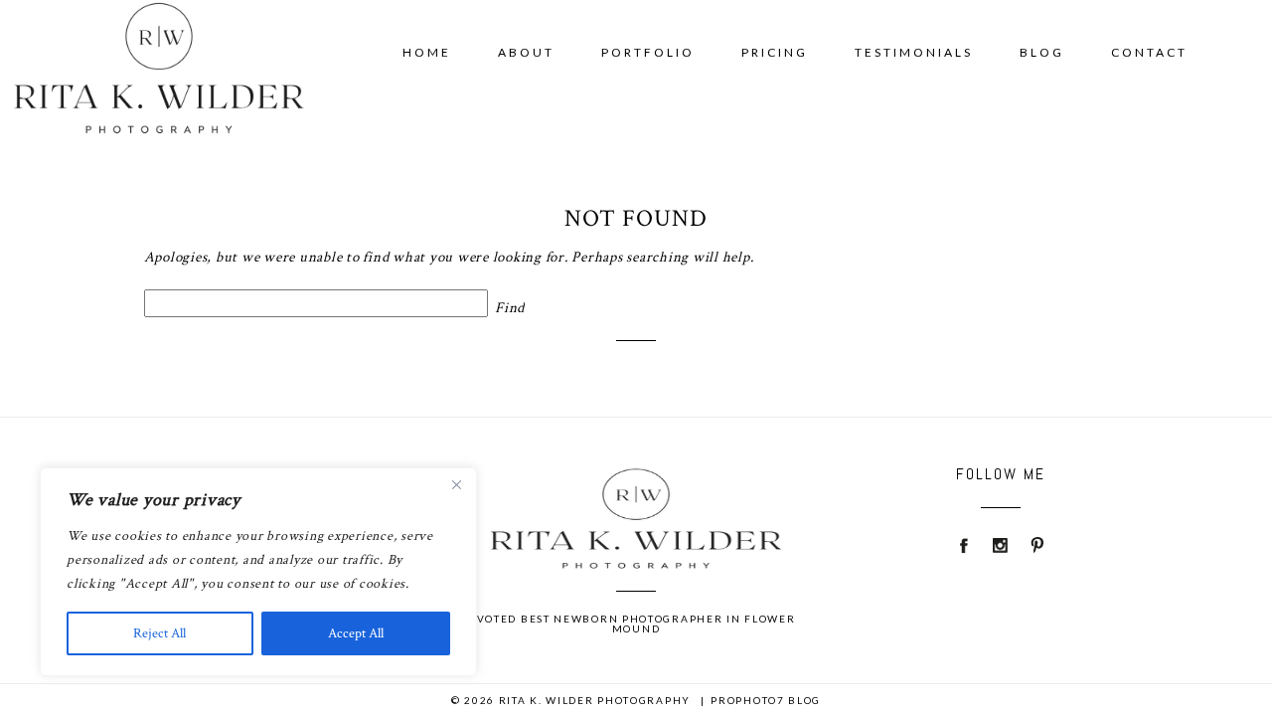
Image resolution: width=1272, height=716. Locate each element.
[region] (258, 571)
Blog (1042, 52)
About (526, 52)
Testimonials (914, 52)
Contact (1149, 52)
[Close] (456, 484)
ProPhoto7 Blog (766, 700)
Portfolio (648, 52)
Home (426, 52)
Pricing (774, 52)
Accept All (356, 633)
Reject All (159, 633)
